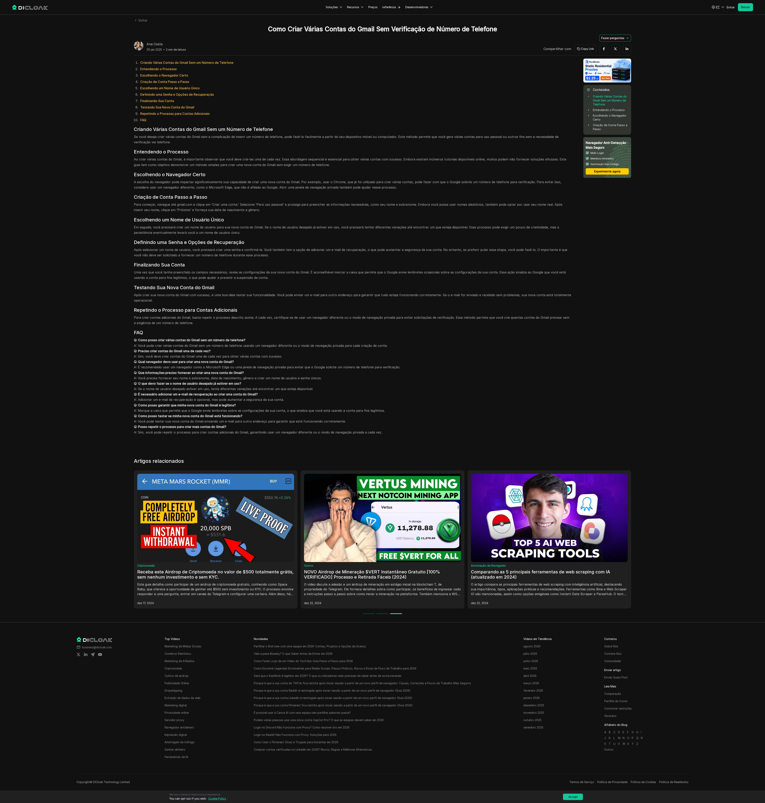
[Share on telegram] (93, 655)
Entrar (731, 7)
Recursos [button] (353, 7)
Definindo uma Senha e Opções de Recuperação (177, 94)
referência (389, 7)
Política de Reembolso (673, 782)
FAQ (143, 120)
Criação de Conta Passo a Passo (164, 82)
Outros (141, 565)
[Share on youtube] (100, 655)
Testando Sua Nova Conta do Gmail (167, 107)
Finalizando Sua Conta (157, 101)
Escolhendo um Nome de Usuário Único (170, 88)
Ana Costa (155, 44)
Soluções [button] (332, 7)
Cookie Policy (217, 798)
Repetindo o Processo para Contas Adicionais (175, 114)
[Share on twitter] (78, 655)
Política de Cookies (643, 782)
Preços (373, 7)
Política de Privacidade (612, 782)
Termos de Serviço (581, 782)
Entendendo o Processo (158, 69)
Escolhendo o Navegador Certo (164, 75)
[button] (718, 7)
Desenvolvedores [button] (416, 7)
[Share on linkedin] (86, 655)
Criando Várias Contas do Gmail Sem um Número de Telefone (186, 63)
